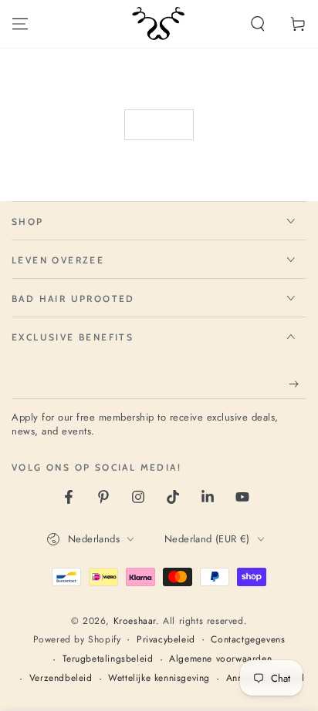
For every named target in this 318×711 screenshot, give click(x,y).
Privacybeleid (166, 639)
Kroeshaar (134, 621)
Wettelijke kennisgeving (159, 678)
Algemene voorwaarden (220, 659)
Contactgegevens (248, 639)
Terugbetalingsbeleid (108, 659)
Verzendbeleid (61, 678)
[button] (258, 24)
